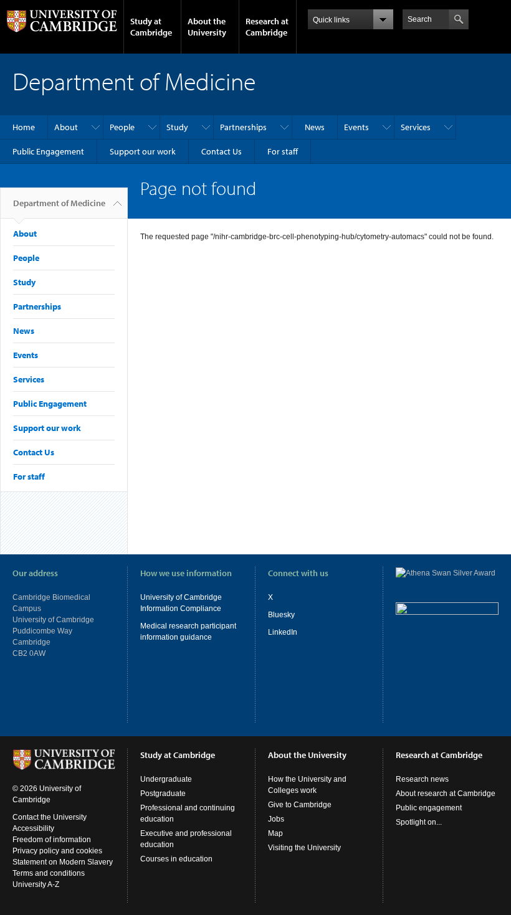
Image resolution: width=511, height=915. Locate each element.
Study (177, 127)
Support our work (143, 151)
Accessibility (33, 828)
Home (23, 127)
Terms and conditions (48, 873)
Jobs (276, 819)
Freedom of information (51, 839)
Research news (422, 779)
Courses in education (176, 859)
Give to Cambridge (300, 804)
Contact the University (49, 817)
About (66, 127)
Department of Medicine (59, 203)
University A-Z (35, 884)
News (315, 127)
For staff (282, 151)
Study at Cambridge (151, 27)
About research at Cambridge (445, 793)
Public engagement (429, 808)
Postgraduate (163, 793)
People (122, 127)
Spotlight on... (419, 822)
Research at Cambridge (267, 27)
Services (416, 127)
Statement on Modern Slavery (62, 862)
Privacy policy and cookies (57, 850)
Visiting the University (304, 847)
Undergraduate (166, 779)
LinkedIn (282, 632)
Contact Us (221, 151)
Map (275, 833)
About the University (207, 27)
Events (356, 127)
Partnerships (243, 127)
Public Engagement (48, 151)
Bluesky (281, 614)
